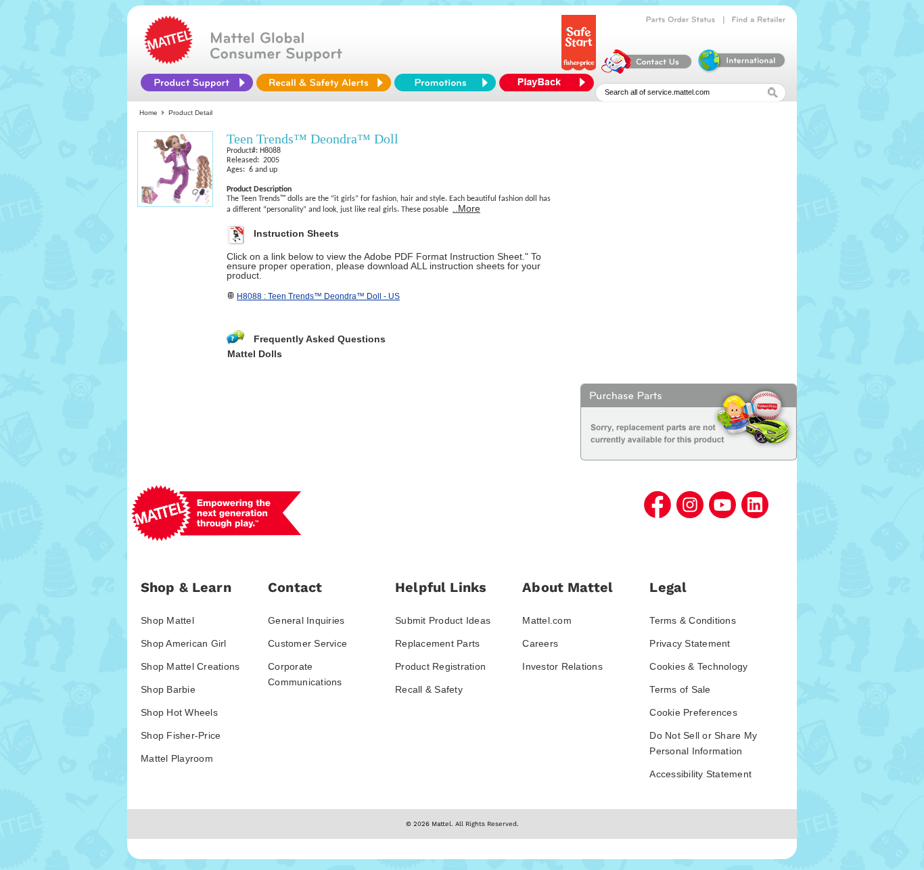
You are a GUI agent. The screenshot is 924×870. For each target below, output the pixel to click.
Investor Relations (562, 666)
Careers (540, 643)
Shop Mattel (167, 620)
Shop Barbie (168, 689)
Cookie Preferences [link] (693, 712)
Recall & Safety (429, 689)
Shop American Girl (184, 643)
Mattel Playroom (177, 758)
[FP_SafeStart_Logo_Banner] (580, 70)
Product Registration (440, 666)
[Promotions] (445, 82)
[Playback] (550, 82)
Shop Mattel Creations (190, 666)
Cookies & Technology (698, 666)
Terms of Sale (679, 689)
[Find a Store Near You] (759, 19)
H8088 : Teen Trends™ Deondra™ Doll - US (318, 296)
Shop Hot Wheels (179, 712)
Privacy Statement (689, 643)
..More (466, 208)
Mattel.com (547, 620)
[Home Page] (168, 60)
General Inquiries (306, 620)
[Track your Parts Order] (681, 19)
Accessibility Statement (700, 774)
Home (148, 112)
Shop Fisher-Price (181, 735)
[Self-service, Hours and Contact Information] (647, 70)
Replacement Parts (437, 643)
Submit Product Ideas (442, 620)
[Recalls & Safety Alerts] (323, 82)
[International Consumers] (740, 70)
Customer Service (307, 643)
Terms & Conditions (692, 620)
